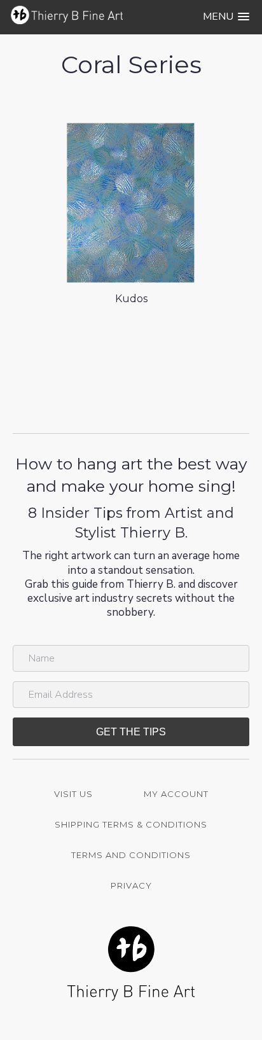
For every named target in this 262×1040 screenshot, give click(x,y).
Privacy (131, 885)
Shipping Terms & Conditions (131, 824)
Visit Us (73, 794)
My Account (176, 794)
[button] (226, 16)
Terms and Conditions (131, 855)
